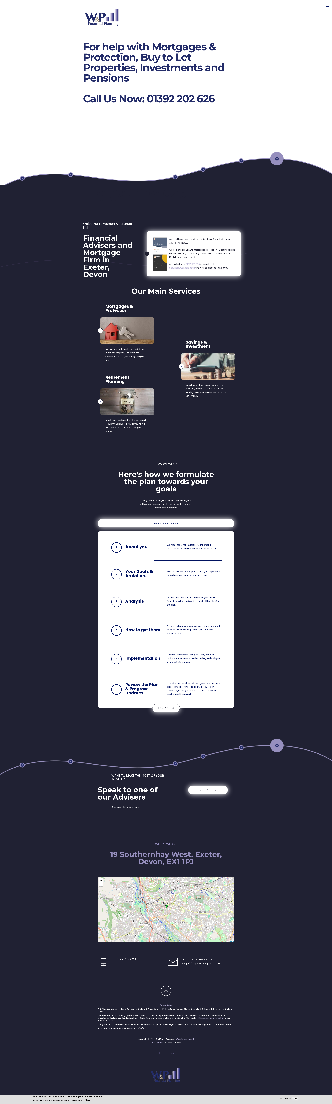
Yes (295, 1099)
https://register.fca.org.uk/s (210, 1018)
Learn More (84, 1100)
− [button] (101, 884)
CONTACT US (166, 708)
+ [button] (101, 880)
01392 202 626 (193, 264)
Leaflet (231, 941)
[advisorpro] (106, 23)
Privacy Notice (166, 1005)
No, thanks (285, 1099)
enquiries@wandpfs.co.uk (182, 267)
